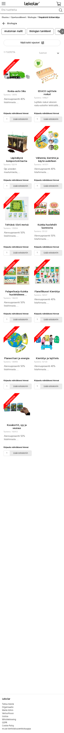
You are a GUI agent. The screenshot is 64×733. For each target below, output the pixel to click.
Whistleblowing (9, 720)
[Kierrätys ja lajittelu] (47, 342)
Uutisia (5, 717)
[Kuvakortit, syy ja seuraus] (17, 408)
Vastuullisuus (8, 713)
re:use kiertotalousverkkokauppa (16, 729)
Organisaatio (7, 707)
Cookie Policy (8, 726)
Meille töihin (7, 710)
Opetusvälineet (18, 17)
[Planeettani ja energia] (17, 342)
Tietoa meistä (8, 704)
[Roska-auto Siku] (17, 75)
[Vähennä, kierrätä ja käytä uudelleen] (47, 141)
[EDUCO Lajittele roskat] (47, 75)
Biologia (32, 17)
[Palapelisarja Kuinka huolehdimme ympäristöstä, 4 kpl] (17, 275)
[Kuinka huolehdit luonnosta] (47, 208)
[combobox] (32, 10)
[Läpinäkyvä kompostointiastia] (17, 141)
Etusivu (5, 17)
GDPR (4, 723)
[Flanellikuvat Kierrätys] (47, 275)
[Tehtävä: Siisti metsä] (17, 208)
